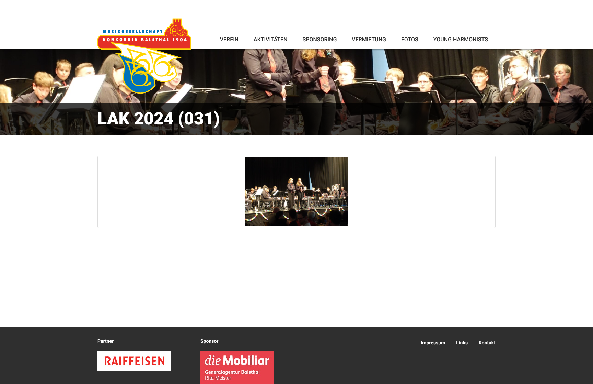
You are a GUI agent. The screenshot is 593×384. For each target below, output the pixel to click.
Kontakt (487, 343)
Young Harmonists (460, 39)
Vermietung (369, 39)
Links (462, 343)
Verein (229, 39)
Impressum (433, 343)
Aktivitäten (270, 39)
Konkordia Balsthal (144, 55)
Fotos (409, 39)
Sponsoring (319, 39)
